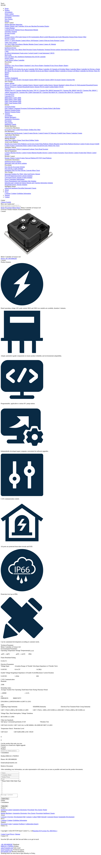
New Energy (9, 19)
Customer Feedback (18, 824)
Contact (7, 197)
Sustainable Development (66, 817)
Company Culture (31, 817)
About (7, 190)
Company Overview (7, 817)
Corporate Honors (52, 817)
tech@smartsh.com (7, 850)
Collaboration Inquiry (32, 824)
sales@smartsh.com (7, 848)
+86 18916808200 (6, 844)
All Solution (8, 115)
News (6, 192)
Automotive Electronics (12, 15)
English (8, 202)
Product (7, 10)
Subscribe (4, 806)
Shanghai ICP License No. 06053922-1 (45, 831)
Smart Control (9, 14)
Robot (45, 810)
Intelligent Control (6, 810)
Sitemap (17, 834)
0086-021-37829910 (7, 846)
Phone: (9, 258)
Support (7, 195)
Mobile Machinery (10, 117)
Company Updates (10, 193)
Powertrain (8, 17)
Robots (7, 21)
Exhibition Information (24, 193)
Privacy (12, 834)
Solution (7, 114)
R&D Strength (41, 817)
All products (8, 12)
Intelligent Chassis (10, 124)
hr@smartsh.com (6, 851)
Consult (3, 211)
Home (7, 8)
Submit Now (5, 798)
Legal (8, 834)
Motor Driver (16, 208)
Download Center (6, 824)
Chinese (3, 202)
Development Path (19, 817)
